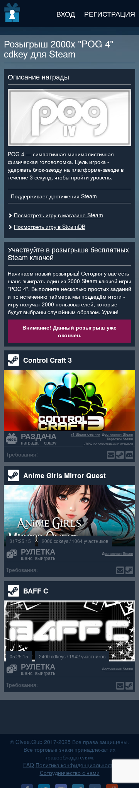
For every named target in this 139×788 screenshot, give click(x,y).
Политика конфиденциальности (76, 765)
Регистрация (109, 13)
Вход (65, 13)
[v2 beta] (12, 13)
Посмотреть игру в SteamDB (49, 226)
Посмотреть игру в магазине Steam (58, 215)
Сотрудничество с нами (70, 772)
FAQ (28, 765)
